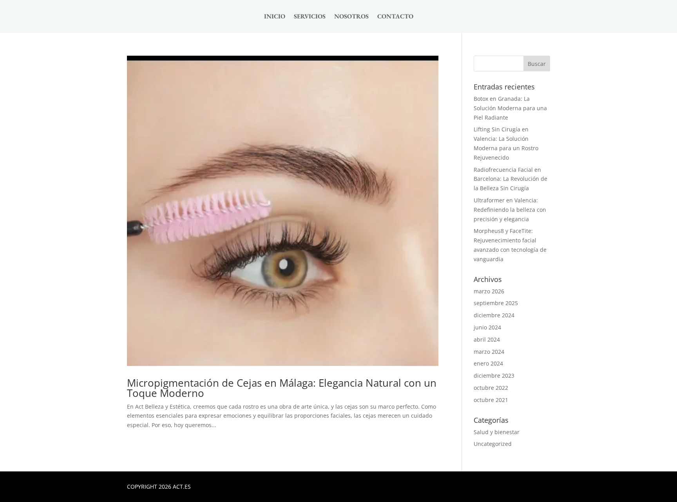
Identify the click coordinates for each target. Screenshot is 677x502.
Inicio (274, 17)
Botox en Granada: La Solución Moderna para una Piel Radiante (510, 108)
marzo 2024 (489, 351)
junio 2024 (487, 327)
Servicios (310, 17)
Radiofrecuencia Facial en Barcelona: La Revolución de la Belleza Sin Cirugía (510, 179)
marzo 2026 (489, 291)
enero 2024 (488, 363)
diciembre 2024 (494, 315)
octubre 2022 (491, 387)
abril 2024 (487, 339)
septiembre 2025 (496, 303)
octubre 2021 (491, 400)
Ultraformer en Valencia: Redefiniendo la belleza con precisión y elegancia (510, 209)
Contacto (395, 17)
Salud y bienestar (497, 432)
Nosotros (351, 17)
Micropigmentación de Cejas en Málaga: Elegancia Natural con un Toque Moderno (281, 388)
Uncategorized (493, 443)
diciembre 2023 (494, 375)
